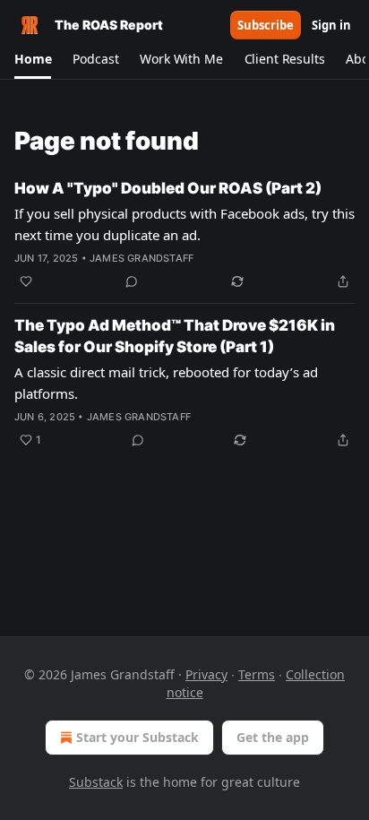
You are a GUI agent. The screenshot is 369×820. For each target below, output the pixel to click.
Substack (96, 781)
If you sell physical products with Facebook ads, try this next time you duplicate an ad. (184, 224)
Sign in (331, 25)
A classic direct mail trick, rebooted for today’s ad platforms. (166, 382)
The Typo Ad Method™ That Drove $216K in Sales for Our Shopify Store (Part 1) (174, 336)
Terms (256, 674)
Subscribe (265, 25)
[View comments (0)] (131, 281)
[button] (33, 59)
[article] (184, 234)
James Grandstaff (141, 258)
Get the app (272, 737)
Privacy (206, 674)
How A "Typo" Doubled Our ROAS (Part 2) (168, 188)
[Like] (26, 281)
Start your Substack (137, 737)
